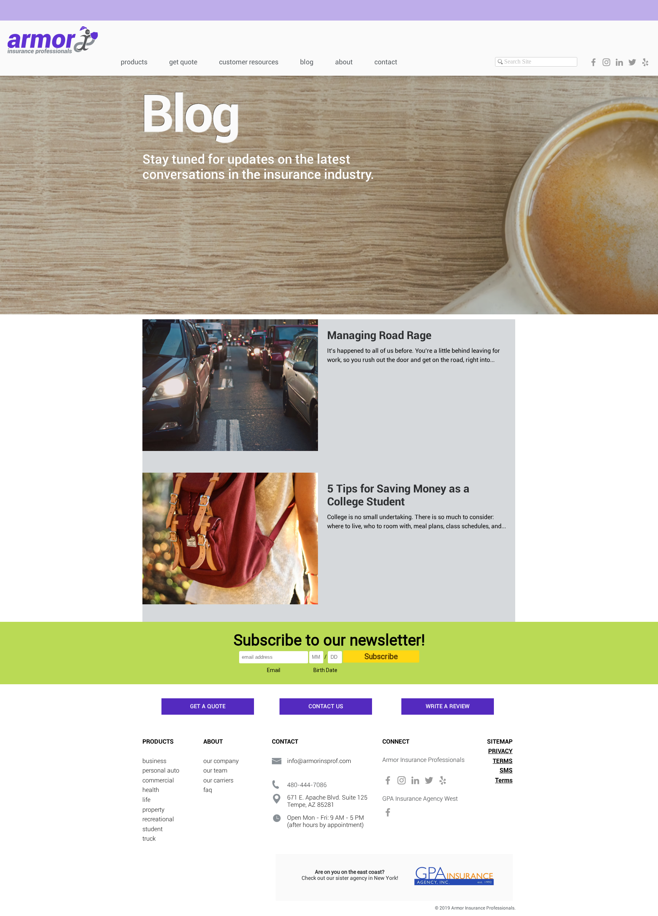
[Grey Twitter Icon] (632, 62)
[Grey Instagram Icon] (606, 62)
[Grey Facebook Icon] (593, 62)
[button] (253, 61)
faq (207, 789)
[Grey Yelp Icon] (645, 62)
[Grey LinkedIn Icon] (619, 62)
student (152, 829)
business (154, 761)
